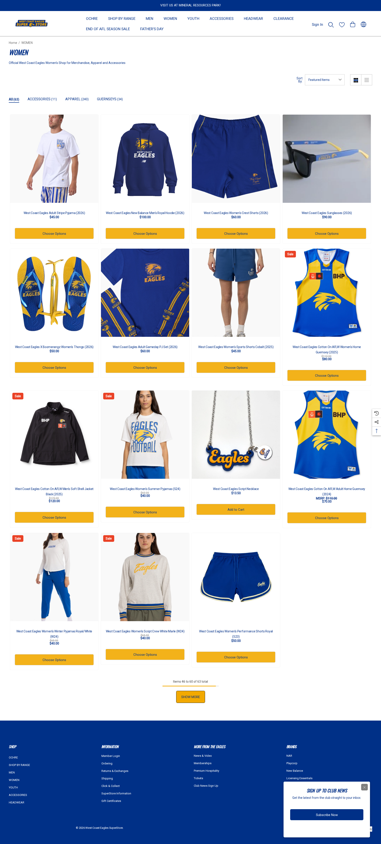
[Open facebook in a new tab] (311, 829)
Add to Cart (236, 510)
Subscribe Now (327, 815)
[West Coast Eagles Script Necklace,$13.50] (236, 435)
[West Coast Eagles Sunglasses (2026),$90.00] (327, 159)
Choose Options (54, 234)
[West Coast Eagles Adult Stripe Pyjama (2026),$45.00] (54, 159)
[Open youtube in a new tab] (337, 829)
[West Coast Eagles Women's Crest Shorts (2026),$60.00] (236, 159)
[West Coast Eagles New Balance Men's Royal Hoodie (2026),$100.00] (145, 159)
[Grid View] (355, 79)
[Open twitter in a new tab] (328, 829)
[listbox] (325, 79)
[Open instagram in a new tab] (319, 829)
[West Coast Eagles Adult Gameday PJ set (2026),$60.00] (145, 293)
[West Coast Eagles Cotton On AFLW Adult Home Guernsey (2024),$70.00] (327, 435)
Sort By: (300, 80)
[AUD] (363, 23)
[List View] (366, 79)
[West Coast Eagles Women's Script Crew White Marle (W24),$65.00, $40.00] (145, 577)
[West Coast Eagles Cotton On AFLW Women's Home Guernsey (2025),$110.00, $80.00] (327, 293)
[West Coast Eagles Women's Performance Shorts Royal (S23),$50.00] (236, 577)
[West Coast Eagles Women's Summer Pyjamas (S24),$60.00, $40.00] (145, 435)
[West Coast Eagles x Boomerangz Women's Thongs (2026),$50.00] (54, 293)
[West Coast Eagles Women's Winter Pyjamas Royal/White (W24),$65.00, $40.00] (54, 577)
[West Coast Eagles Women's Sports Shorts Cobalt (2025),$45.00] (236, 293)
